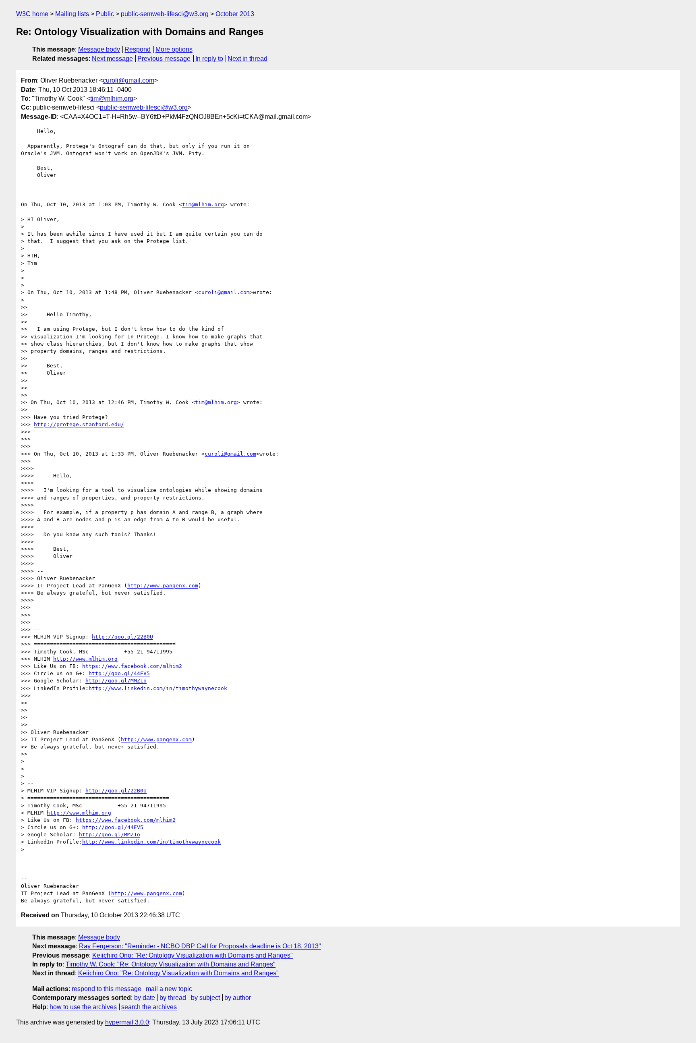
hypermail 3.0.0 (127, 1022)
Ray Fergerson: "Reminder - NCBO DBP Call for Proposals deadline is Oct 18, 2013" (200, 946)
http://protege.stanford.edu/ (79, 424)
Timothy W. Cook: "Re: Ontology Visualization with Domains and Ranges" (171, 964)
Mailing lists (72, 13)
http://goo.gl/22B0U (122, 637)
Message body (99, 49)
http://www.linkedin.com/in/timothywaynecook (158, 688)
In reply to (209, 58)
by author (237, 997)
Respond (137, 49)
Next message (112, 58)
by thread (173, 997)
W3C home (32, 13)
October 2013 (234, 13)
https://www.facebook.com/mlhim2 (132, 666)
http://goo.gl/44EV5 (119, 673)
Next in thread (247, 58)
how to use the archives (83, 1007)
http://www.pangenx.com (162, 586)
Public (105, 13)
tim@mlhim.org (111, 98)
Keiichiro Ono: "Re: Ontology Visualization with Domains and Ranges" (192, 955)
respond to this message (106, 988)
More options (174, 49)
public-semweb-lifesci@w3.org (165, 13)
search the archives (149, 1007)
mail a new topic (169, 988)
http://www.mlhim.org (85, 659)
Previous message (164, 58)
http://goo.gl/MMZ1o (116, 681)
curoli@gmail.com (128, 80)
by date (144, 997)
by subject (205, 997)
